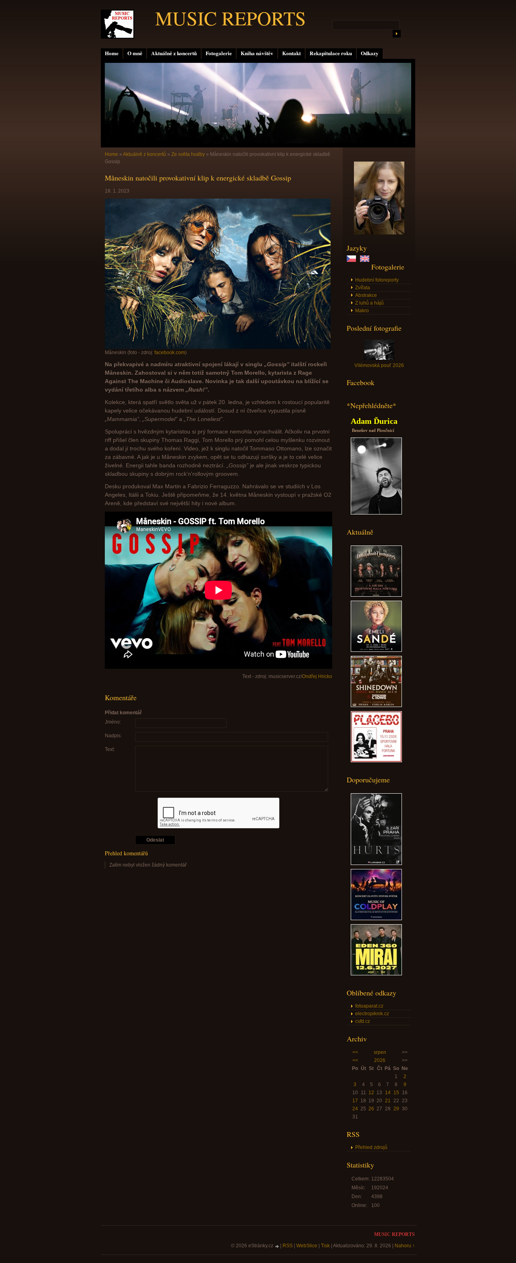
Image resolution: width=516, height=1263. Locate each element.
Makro (362, 310)
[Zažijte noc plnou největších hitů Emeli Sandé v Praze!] (376, 650)
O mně (134, 53)
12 (371, 1092)
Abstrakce (366, 295)
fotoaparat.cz (369, 1006)
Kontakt (291, 53)
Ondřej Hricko (317, 676)
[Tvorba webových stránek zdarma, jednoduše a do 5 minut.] (277, 1246)
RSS (288, 1245)
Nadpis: (113, 735)
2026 (379, 1060)
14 (388, 1092)
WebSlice (306, 1245)
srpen (380, 1052)
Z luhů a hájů (369, 303)
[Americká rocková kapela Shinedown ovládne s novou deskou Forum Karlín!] (376, 705)
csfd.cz (362, 1021)
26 (371, 1109)
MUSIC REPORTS (230, 18)
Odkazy (370, 53)
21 (388, 1100)
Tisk (325, 1245)
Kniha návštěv (257, 53)
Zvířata (362, 287)
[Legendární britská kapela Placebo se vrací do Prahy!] (376, 760)
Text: (110, 749)
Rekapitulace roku (331, 53)
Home (112, 53)
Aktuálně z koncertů (174, 53)
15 (396, 1092)
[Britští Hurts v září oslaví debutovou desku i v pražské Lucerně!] (376, 863)
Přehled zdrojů (371, 1147)
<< (355, 1052)
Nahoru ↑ (405, 1245)
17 (355, 1100)
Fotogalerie (219, 53)
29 (396, 1109)
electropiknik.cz (372, 1013)
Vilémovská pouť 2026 (379, 365)
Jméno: (113, 722)
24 (355, 1109)
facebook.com (169, 352)
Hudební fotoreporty (377, 280)
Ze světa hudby (188, 154)
